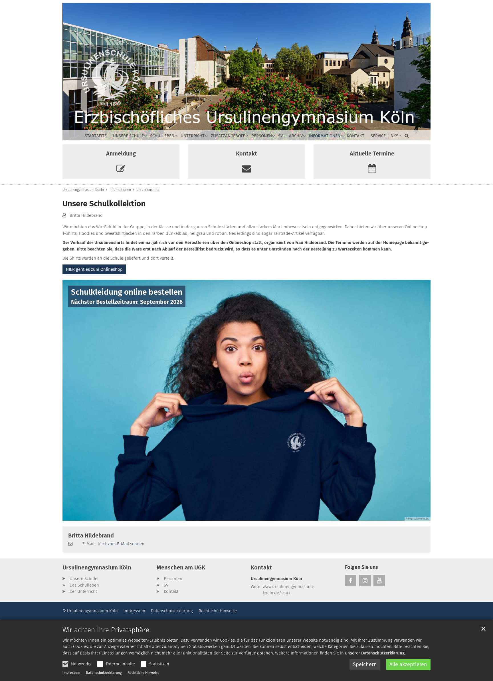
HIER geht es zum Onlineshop (94, 269)
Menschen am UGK (181, 567)
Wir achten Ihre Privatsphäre (105, 630)
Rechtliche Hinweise (143, 673)
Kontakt (355, 135)
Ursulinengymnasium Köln (96, 567)
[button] (405, 137)
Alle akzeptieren (408, 664)
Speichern (365, 664)
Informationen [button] (324, 135)
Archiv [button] (296, 135)
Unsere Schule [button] (128, 135)
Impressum (71, 673)
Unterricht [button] (193, 135)
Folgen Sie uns (361, 567)
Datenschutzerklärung (383, 653)
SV (280, 135)
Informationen (120, 190)
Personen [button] (261, 135)
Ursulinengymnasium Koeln (83, 190)
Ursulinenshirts (147, 190)
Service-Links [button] (384, 135)
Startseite (96, 135)
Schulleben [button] (162, 135)
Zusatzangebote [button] (228, 135)
